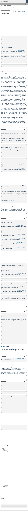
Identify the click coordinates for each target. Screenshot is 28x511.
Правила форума (4, 510)
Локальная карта (3, 449)
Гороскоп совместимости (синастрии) (6, 451)
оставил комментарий (20, 50)
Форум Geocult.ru (5, 1)
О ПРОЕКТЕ (22, 510)
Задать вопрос (13, 3)
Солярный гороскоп (23, 11)
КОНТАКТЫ (19, 510)
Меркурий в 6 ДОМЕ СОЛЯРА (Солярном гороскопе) (6, 485)
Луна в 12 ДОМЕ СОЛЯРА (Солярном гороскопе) (6, 487)
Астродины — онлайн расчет (5, 448)
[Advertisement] (14, 20)
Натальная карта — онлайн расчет (5, 447)
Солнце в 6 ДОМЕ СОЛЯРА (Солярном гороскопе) (6, 486)
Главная (1, 510)
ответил (17, 127)
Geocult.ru (17, 510)
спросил (13, 11)
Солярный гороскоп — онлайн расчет (6, 452)
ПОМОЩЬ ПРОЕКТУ (25, 510)
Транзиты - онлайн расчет (4, 450)
